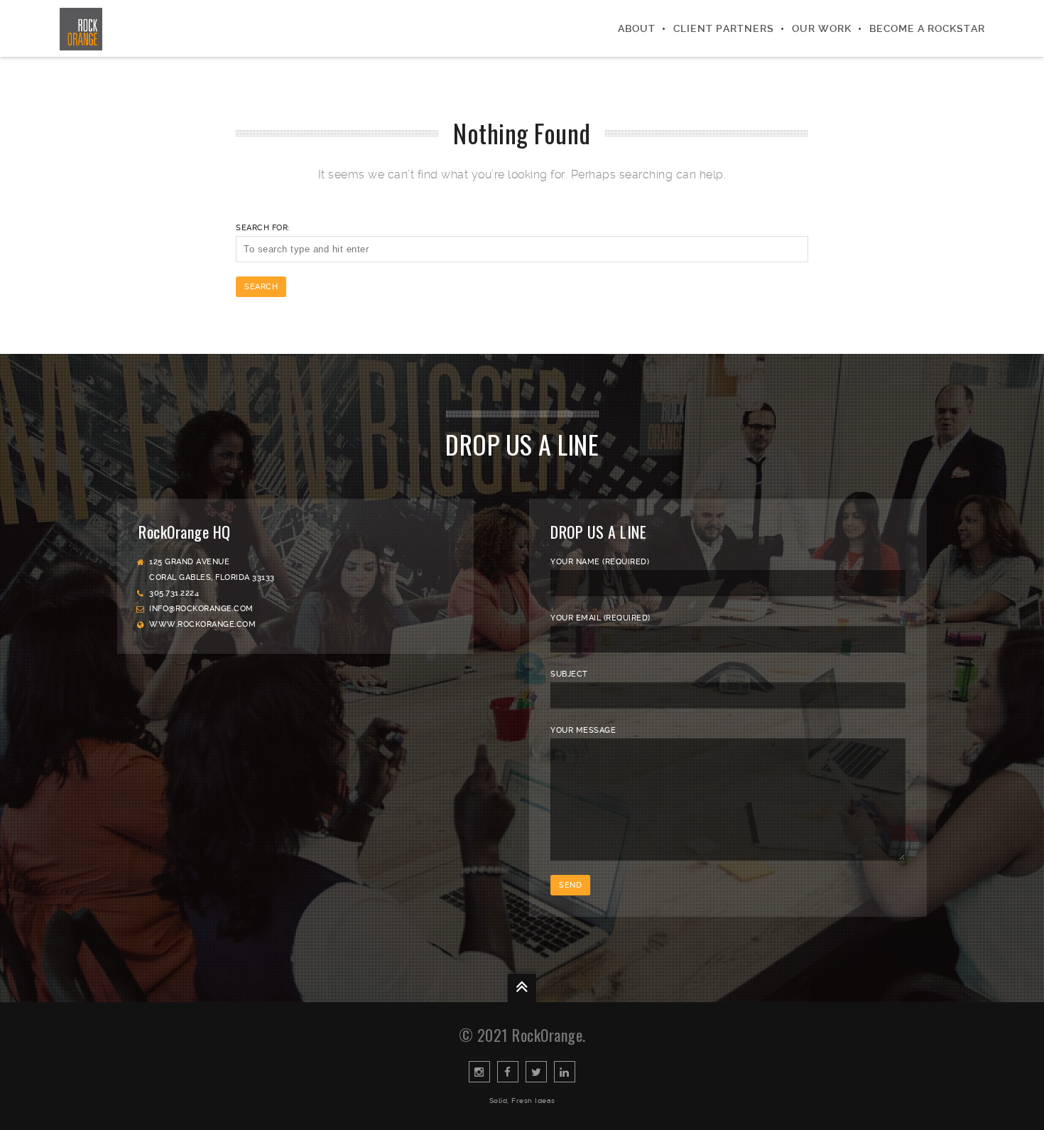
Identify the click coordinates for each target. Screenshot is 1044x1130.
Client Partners (723, 28)
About (637, 28)
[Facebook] (507, 1071)
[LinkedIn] (564, 1071)
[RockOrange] (81, 28)
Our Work (822, 28)
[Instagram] (479, 1071)
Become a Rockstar (927, 28)
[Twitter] (536, 1071)
